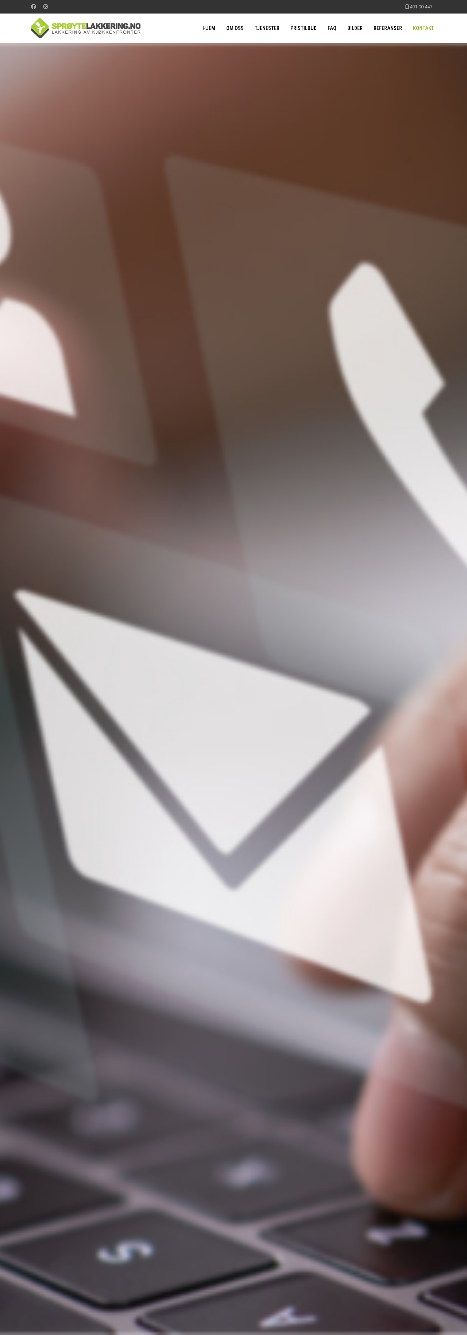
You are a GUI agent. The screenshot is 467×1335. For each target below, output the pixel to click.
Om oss (235, 28)
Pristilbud (303, 28)
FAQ (332, 28)
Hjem (208, 28)
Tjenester (267, 28)
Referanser (388, 28)
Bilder (355, 28)
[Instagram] (45, 7)
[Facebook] (33, 7)
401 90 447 (421, 7)
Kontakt (423, 28)
